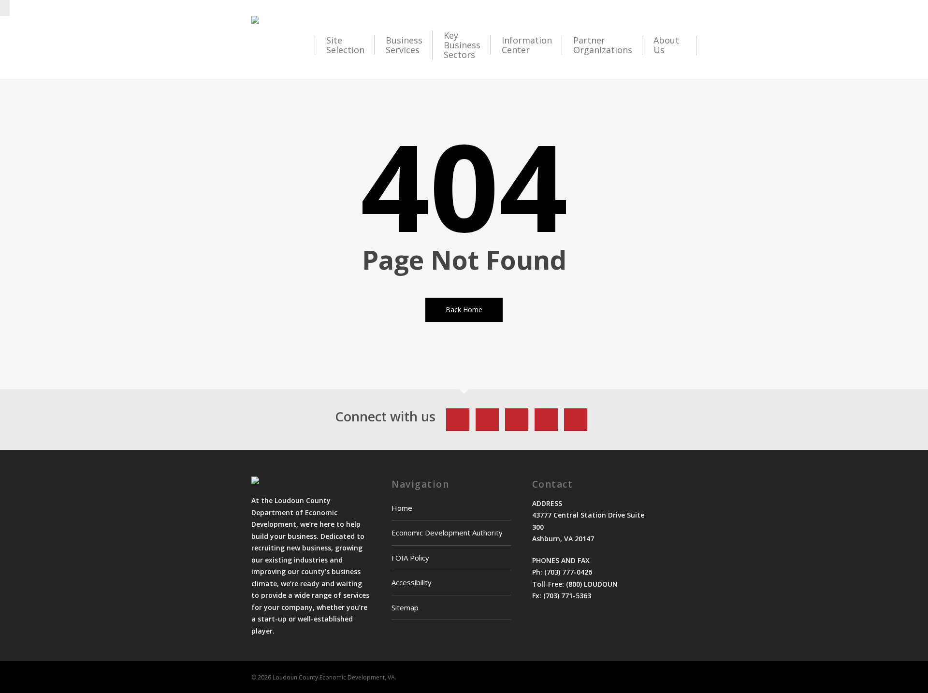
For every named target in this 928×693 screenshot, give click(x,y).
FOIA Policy (410, 558)
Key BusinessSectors (462, 44)
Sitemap (405, 607)
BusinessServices (404, 45)
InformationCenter (527, 45)
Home (402, 508)
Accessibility (412, 582)
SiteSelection (345, 45)
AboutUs (666, 45)
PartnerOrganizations (602, 45)
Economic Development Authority (447, 532)
